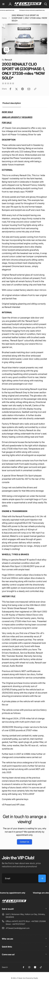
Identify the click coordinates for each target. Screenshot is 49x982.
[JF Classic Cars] (14, 902)
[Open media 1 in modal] (24, 39)
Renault (7, 59)
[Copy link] (35, 89)
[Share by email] (28, 89)
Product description (12, 103)
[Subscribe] (42, 878)
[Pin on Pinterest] (22, 89)
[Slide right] (44, 39)
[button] (3, 4)
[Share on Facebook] (10, 89)
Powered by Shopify (32, 978)
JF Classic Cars (21, 978)
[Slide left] (4, 39)
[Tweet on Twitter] (16, 89)
